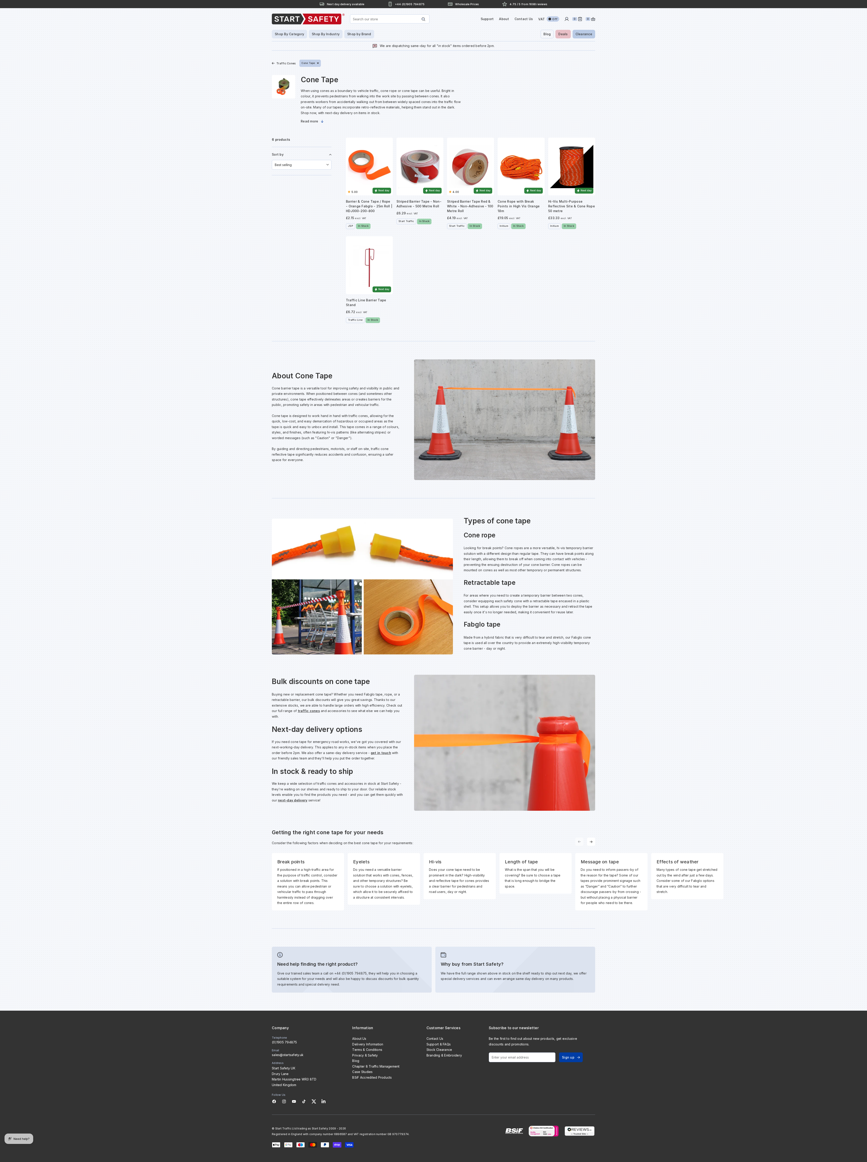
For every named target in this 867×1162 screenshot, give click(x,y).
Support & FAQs (439, 1044)
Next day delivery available (345, 4)
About (504, 19)
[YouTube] (294, 1101)
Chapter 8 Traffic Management (375, 1066)
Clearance (584, 34)
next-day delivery (292, 800)
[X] (314, 1101)
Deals (563, 34)
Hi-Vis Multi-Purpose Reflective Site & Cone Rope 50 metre (571, 206)
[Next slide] (591, 842)
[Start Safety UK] (308, 19)
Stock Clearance (439, 1050)
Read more (309, 121)
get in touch (381, 753)
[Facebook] (274, 1101)
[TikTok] (304, 1101)
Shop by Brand (359, 34)
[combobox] (389, 18)
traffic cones (309, 711)
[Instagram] (284, 1101)
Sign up (568, 1057)
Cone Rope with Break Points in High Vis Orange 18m (519, 206)
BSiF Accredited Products (372, 1077)
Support (487, 19)
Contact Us (524, 19)
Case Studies (362, 1072)
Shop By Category (289, 34)
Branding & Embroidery (444, 1055)
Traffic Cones (286, 63)
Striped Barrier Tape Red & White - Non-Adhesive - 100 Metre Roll (470, 206)
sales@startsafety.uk (287, 1055)
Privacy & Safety (365, 1055)
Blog (547, 34)
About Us (359, 1038)
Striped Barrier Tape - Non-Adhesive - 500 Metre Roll (418, 203)
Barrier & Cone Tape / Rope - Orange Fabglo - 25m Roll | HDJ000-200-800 (369, 206)
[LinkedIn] (324, 1101)
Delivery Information (367, 1044)
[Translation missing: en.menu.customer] (567, 19)
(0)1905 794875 (284, 1042)
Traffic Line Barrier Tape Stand (366, 302)
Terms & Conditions (367, 1050)
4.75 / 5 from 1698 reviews (528, 4)
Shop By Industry (326, 34)
